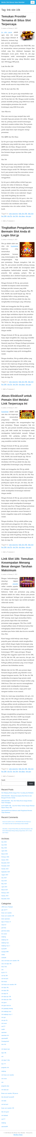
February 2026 (5, 857)
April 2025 (4, 887)
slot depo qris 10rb (6, 999)
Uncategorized (5, 1041)
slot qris (28, 216)
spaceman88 (4, 1038)
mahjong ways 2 (5, 946)
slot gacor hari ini (6, 1005)
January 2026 (4, 860)
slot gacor (4, 1002)
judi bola (3, 928)
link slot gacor (5, 1112)
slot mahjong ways (6, 1011)
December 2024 (5, 898)
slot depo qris (5, 1089)
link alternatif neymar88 (7, 1097)
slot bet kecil (4, 978)
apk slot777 (4, 910)
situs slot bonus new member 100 (10, 960)
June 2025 (4, 881)
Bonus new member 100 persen (9, 1093)
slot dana (22, 216)
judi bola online (5, 931)
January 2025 (4, 896)
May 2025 (4, 883)
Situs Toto (4, 966)
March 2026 (4, 854)
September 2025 (5, 872)
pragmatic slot (5, 1067)
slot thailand (4, 1115)
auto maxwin (13, 213)
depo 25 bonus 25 (6, 922)
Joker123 (3, 925)
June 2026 (4, 845)
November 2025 (5, 866)
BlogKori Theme (18, 1135)
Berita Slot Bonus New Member (13, 2)
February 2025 (5, 893)
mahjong (3, 937)
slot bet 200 (4, 975)
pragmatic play (5, 1086)
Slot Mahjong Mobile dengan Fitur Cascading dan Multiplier (17, 793)
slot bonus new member (7, 1075)
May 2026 (4, 848)
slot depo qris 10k (6, 996)
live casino (4, 934)
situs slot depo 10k (6, 963)
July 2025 (4, 878)
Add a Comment (8, 221)
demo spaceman (5, 919)
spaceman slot (5, 1035)
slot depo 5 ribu (5, 1060)
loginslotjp (14, 246)
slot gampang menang (7, 1008)
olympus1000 (4, 951)
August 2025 (4, 875)
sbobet (3, 954)
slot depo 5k (4, 993)
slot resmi (4, 1023)
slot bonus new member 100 (8, 984)
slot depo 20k (4, 990)
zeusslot (15, 584)
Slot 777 (3, 1064)
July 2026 (4, 842)
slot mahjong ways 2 (6, 1014)
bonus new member (6, 913)
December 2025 (5, 863)
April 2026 (4, 851)
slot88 (3, 1029)
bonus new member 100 (7, 916)
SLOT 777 (4, 972)
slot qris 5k (4, 1020)
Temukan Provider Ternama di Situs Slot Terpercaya (16, 20)
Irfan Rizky (4, 828)
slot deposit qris (5, 1049)
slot (2, 969)
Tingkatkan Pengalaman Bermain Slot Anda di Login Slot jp (17, 231)
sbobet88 (3, 957)
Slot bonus (4, 981)
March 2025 (4, 890)
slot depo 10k (4, 987)
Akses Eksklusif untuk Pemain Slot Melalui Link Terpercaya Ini (16, 399)
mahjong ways (5, 943)
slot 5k (9, 216)
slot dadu (3, 1101)
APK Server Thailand (7, 907)
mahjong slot (4, 940)
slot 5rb (15, 216)
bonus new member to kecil (8, 821)
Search (3, 780)
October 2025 (4, 869)
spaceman (3, 1032)
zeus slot (3, 1044)
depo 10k (3, 1053)
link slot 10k (23, 213)
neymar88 (4, 948)
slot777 (3, 1026)
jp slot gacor (6, 32)
